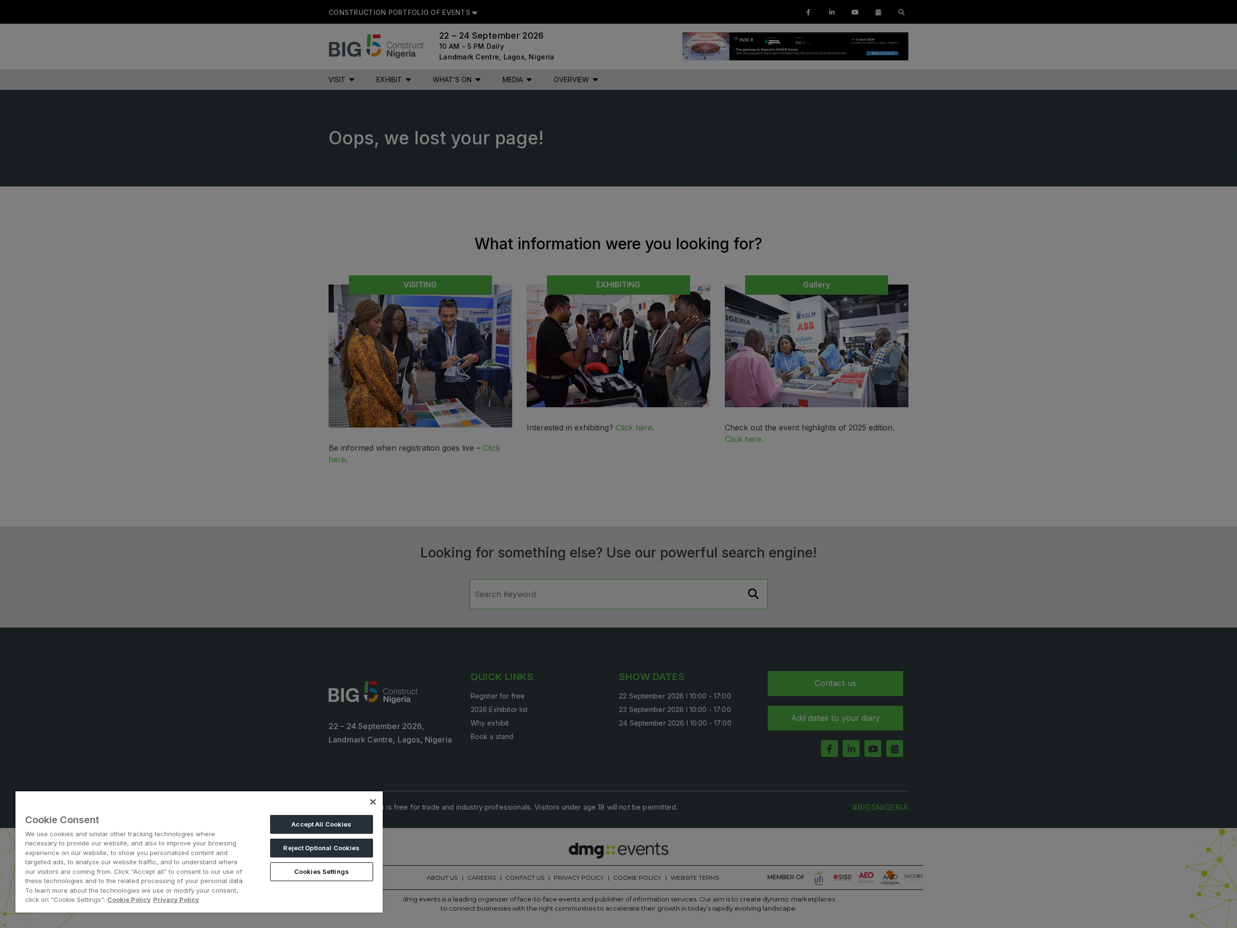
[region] (199, 851)
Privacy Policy (176, 899)
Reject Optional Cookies (321, 848)
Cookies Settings (321, 871)
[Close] (373, 802)
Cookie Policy (129, 899)
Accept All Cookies (321, 824)
